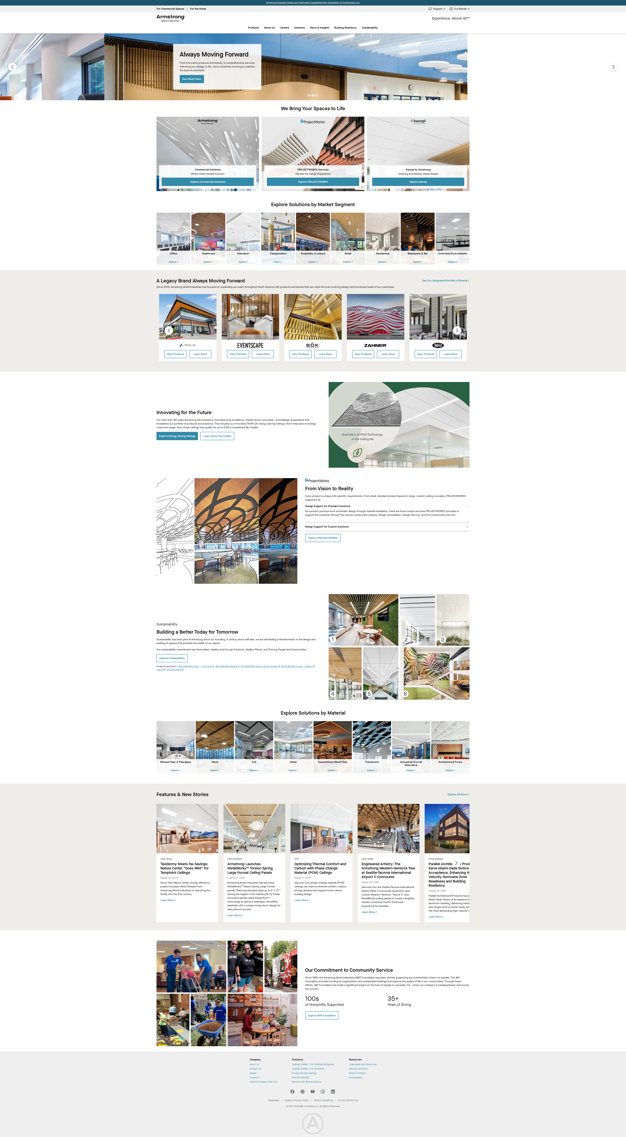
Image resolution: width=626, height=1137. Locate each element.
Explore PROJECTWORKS (313, 181)
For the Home (198, 8)
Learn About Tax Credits (217, 436)
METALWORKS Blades (226, 666)
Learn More (200, 354)
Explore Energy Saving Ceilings (177, 436)
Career (253, 1073)
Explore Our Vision (88, 81)
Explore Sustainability (172, 658)
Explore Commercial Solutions (207, 181)
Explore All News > (459, 794)
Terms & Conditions (323, 1100)
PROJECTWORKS (300, 1077)
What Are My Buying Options (306, 1081)
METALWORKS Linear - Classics (297, 666)
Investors (299, 27)
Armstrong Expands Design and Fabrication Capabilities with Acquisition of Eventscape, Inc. (313, 2)
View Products (175, 354)
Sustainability (355, 1077)
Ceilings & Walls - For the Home (308, 1068)
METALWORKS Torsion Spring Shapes (259, 666)
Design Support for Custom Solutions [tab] (327, 526)
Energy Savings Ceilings (304, 1073)
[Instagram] (323, 1092)
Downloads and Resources (362, 1064)
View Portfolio (238, 354)
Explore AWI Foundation (322, 1015)
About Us (269, 27)
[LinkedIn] (333, 1092)
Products (253, 27)
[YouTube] (312, 1092)
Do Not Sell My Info (348, 1100)
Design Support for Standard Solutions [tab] (327, 506)
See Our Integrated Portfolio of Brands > (446, 280)
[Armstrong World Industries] (170, 18)
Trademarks (273, 1100)
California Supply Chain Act (263, 1081)
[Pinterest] (302, 1092)
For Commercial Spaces (170, 8)
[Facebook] (293, 1092)
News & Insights (319, 27)
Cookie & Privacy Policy (296, 1100)
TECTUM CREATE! (175, 669)
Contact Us (255, 1068)
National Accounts (358, 1068)
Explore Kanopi (418, 181)
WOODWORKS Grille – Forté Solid (195, 666)
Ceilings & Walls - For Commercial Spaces (313, 1064)
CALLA (159, 669)
